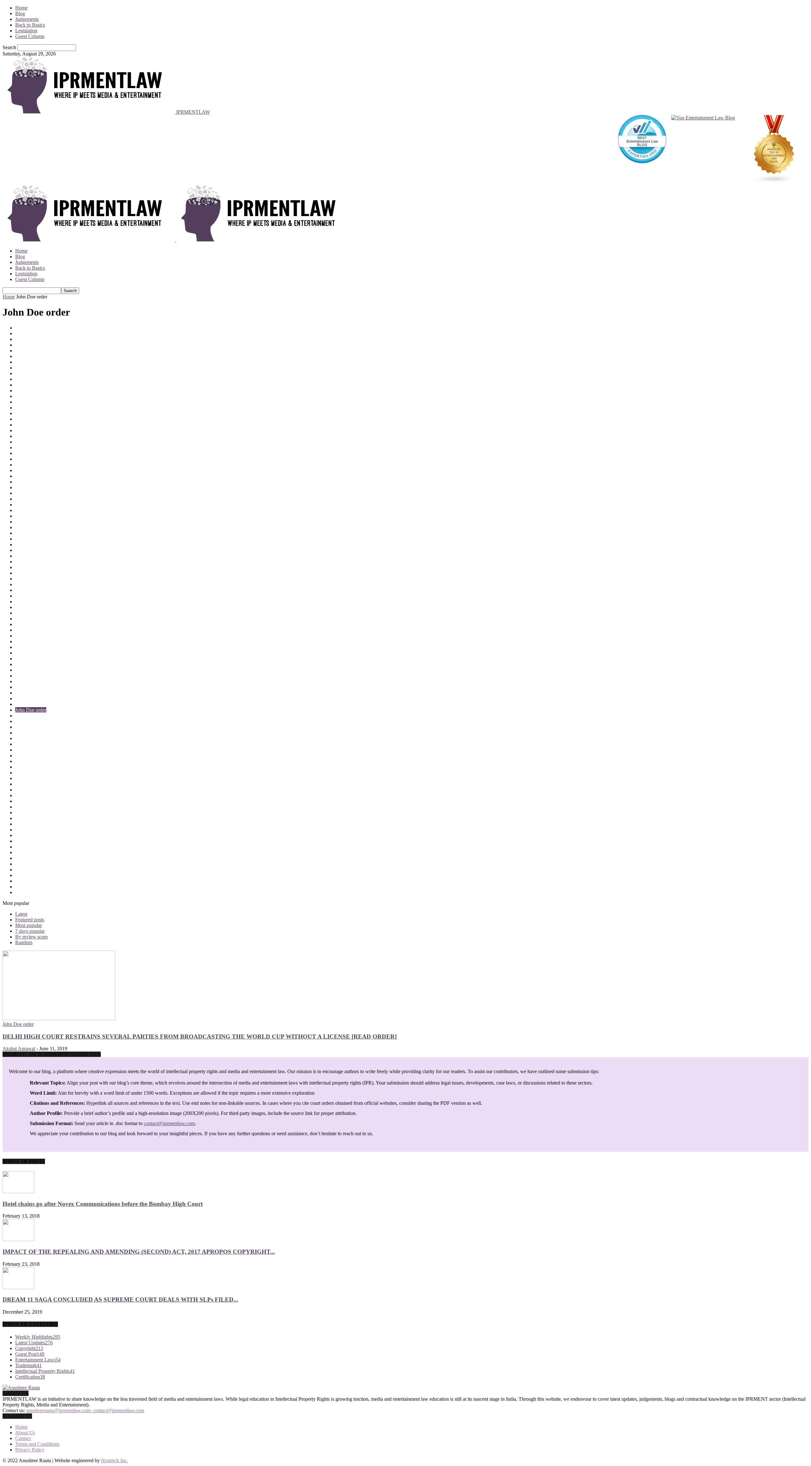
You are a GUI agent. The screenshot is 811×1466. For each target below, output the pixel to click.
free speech (26, 613)
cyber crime (27, 521)
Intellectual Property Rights (42, 681)
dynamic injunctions (35, 578)
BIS (19, 373)
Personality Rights (33, 846)
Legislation (26, 30)
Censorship (26, 407)
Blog (20, 13)
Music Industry (30, 772)
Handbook (25, 641)
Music (21, 767)
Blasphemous (28, 379)
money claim (28, 749)
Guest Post (26, 635)
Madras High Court (34, 732)
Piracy (21, 852)
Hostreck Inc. (114, 1460)
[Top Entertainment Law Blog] (703, 150)
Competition (27, 447)
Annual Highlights (33, 356)
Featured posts (29, 919)
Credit (21, 510)
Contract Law (29, 476)
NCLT (22, 784)
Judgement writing (33, 721)
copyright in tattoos (34, 493)
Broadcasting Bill (32, 390)
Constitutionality (31, 459)
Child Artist (26, 419)
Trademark (28, 1365)
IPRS (20, 704)
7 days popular (30, 931)
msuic (21, 761)
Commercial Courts (34, 436)
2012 (20, 327)
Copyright (25, 481)
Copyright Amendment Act (42, 487)
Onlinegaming (29, 818)
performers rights (32, 841)
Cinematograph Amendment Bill (47, 424)
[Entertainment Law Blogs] (774, 150)
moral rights (27, 755)
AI (18, 350)
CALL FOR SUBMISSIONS (45, 396)
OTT (20, 824)
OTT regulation (31, 829)
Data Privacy (28, 527)
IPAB (21, 698)
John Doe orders (31, 715)
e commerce (27, 584)
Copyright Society (33, 499)
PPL (19, 869)
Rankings (24, 881)
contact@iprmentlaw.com (169, 1123)
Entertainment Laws (35, 590)
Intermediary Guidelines (39, 687)
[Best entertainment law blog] (642, 150)
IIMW (21, 653)
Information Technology (39, 658)
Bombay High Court (35, 384)
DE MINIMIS (29, 538)
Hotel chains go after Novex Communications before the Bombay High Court (103, 1203)
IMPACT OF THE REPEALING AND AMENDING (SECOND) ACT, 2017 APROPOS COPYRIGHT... (139, 1251)
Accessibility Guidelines (39, 339)
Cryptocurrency (31, 516)
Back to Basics (30, 25)
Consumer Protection (36, 464)
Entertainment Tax (33, 596)
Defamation (27, 556)
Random (23, 942)
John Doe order (30, 710)
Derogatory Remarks (36, 567)
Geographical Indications (40, 624)
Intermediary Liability (37, 692)
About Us (25, 1432)
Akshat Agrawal (19, 1048)
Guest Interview (31, 630)
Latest (21, 914)
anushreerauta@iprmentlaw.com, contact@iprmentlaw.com (85, 1410)
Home (21, 7)
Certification (27, 413)
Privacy (22, 875)
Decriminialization (33, 550)
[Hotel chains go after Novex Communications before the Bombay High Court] (18, 1191)
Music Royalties (31, 778)
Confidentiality (30, 453)
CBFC (22, 402)
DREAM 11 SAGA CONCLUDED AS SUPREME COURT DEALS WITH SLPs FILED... (120, 1299)
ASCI (21, 367)
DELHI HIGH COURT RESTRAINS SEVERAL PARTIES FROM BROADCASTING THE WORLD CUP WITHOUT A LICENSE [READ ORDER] (200, 1036)
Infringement (28, 670)
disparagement (29, 573)
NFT (20, 795)
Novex (22, 801)
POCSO (23, 864)
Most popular (28, 925)
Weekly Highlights (37, 1337)
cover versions (29, 504)
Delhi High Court (32, 561)
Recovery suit (29, 886)
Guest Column (29, 36)
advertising (26, 345)
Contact (23, 1438)
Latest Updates (30, 727)
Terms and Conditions (37, 1444)
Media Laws (27, 738)
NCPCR (23, 789)
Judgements (27, 19)
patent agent (27, 835)
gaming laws (28, 618)
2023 (20, 333)
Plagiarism (25, 858)
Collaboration (28, 430)
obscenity (24, 807)
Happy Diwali (29, 647)
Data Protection (30, 533)
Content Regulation (34, 470)
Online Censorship (34, 812)
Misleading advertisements (41, 744)
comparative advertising (39, 442)
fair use (22, 607)
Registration (27, 892)
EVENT (23, 601)
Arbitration (26, 362)
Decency (24, 544)
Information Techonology (40, 664)
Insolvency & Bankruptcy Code (47, 675)
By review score (31, 936)
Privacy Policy (29, 1449)
